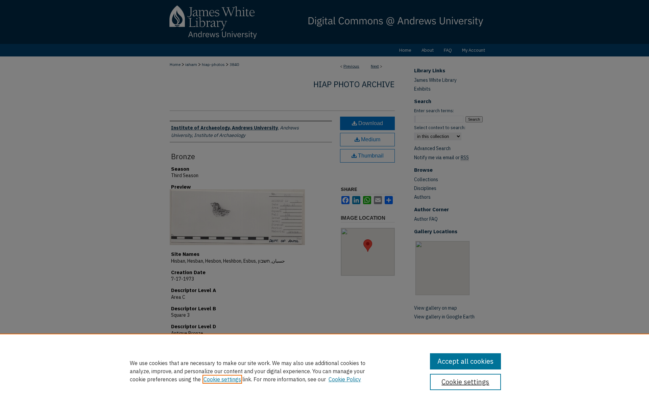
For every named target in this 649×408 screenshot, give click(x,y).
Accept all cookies (465, 361)
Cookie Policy (345, 379)
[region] (324, 371)
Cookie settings (222, 379)
